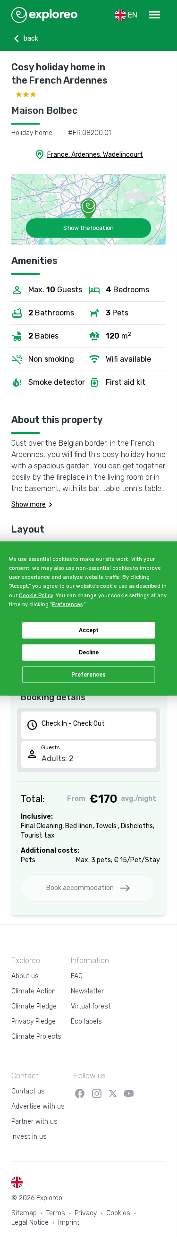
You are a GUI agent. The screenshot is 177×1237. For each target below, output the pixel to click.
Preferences (88, 674)
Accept (89, 630)
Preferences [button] (67, 604)
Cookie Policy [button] (36, 595)
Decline (89, 652)
